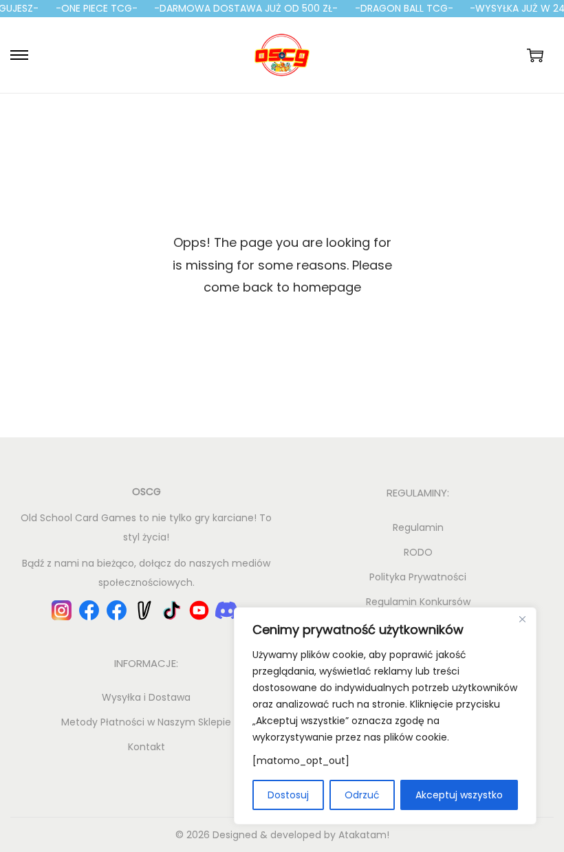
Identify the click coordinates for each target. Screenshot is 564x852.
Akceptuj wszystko (459, 795)
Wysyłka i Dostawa (146, 697)
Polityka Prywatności (417, 577)
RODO (418, 552)
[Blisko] (522, 619)
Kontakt (146, 747)
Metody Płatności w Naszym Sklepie (146, 722)
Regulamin (418, 527)
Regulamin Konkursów (418, 602)
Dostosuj (288, 795)
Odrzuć (362, 795)
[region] (385, 715)
